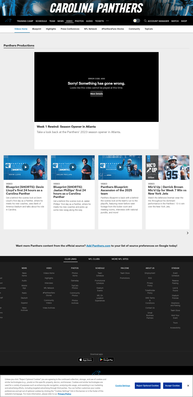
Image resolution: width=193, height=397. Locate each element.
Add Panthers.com (98, 245)
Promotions (125, 278)
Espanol (24, 303)
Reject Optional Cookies (147, 385)
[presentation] (188, 233)
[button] (96, 94)
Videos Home (48, 273)
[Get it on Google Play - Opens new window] (106, 361)
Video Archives (49, 308)
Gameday (75, 280)
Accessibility (175, 328)
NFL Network (49, 288)
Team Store (125, 273)
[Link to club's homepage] (8, 20)
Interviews (49, 283)
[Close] (188, 385)
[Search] (145, 21)
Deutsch (24, 298)
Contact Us (150, 308)
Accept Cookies (172, 385)
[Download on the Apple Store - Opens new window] (85, 360)
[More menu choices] (107, 21)
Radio (24, 293)
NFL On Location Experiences (100, 298)
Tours (175, 323)
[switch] (136, 21)
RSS (150, 278)
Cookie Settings (122, 385)
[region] (96, 386)
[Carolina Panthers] (96, 373)
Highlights (49, 278)
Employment (150, 273)
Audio (24, 280)
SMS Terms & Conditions (150, 300)
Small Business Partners (150, 315)
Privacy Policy (64, 394)
